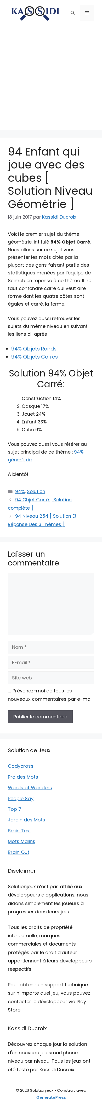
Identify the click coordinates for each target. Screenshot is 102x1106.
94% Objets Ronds (33, 348)
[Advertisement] (51, 79)
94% (20, 491)
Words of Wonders (30, 787)
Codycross (20, 766)
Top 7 (14, 809)
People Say (20, 798)
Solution (36, 491)
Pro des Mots (23, 777)
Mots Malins (21, 841)
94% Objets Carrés (34, 356)
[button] (72, 13)
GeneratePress (51, 1097)
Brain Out (18, 852)
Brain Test (19, 830)
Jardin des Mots (26, 820)
